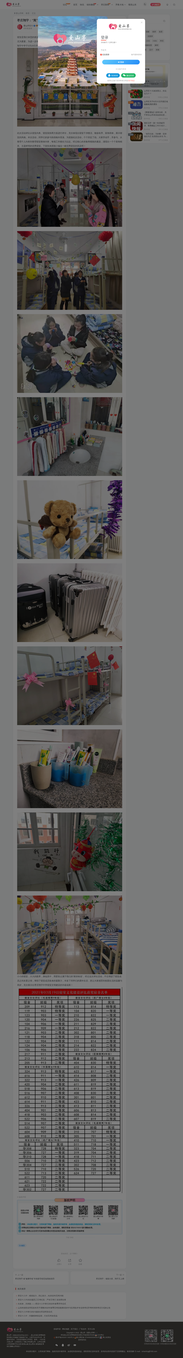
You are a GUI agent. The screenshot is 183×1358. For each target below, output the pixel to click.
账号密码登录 (136, 54)
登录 (122, 62)
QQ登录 (114, 75)
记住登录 (105, 54)
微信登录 (130, 75)
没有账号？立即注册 (108, 42)
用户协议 (131, 80)
